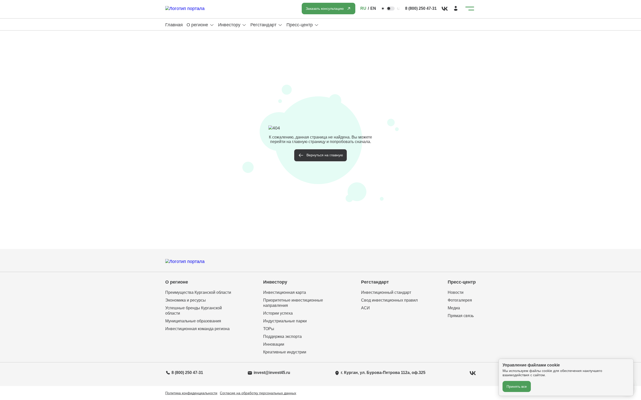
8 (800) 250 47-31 (421, 8)
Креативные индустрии (284, 352)
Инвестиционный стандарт (386, 292)
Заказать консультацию (325, 9)
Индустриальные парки (285, 321)
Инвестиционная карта (284, 292)
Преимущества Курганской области (198, 292)
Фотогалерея (460, 300)
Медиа (454, 308)
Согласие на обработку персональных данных (258, 393)
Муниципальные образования (193, 321)
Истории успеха (278, 313)
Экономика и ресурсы (185, 300)
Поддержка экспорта (282, 336)
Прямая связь (461, 316)
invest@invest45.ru (272, 372)
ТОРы (268, 329)
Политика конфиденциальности (191, 393)
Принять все (517, 386)
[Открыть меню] (470, 9)
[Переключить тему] (390, 9)
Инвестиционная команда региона (197, 329)
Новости (455, 292)
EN (373, 8)
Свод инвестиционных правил (389, 300)
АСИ (365, 308)
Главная (174, 24)
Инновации (273, 344)
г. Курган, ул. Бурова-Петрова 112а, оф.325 (383, 372)
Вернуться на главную (324, 155)
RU (363, 8)
